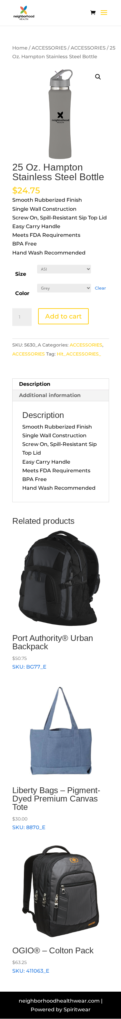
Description (34, 384)
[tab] (60, 384)
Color (22, 293)
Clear (100, 288)
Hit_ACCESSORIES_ (79, 354)
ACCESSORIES (49, 48)
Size (20, 274)
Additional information (50, 395)
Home (19, 48)
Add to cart (63, 316)
